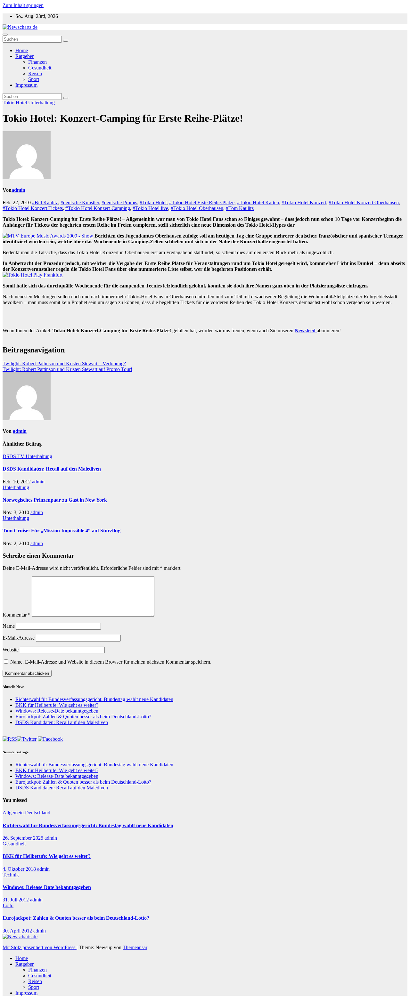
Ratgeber (24, 56)
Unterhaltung (41, 102)
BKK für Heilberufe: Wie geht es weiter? (56, 705)
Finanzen (37, 62)
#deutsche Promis (119, 202)
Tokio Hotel (15, 102)
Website (11, 649)
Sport (33, 79)
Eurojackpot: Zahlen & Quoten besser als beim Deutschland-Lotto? (83, 716)
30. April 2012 (18, 930)
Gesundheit (39, 67)
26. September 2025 (24, 838)
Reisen (35, 73)
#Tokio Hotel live (150, 208)
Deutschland (37, 812)
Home (21, 50)
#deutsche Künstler (80, 202)
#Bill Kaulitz (45, 202)
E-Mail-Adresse (19, 638)
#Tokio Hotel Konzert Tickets (33, 208)
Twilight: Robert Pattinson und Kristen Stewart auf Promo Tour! (67, 369)
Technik (11, 874)
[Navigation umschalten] (5, 35)
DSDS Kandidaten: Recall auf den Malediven (52, 469)
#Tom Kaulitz (240, 208)
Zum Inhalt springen (23, 5)
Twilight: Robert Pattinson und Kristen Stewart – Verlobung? (64, 363)
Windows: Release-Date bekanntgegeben (56, 711)
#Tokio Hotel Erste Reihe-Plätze (201, 202)
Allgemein (14, 812)
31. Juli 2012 (16, 899)
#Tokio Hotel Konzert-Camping (97, 208)
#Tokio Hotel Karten (258, 202)
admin (18, 190)
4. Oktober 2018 (20, 869)
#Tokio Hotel (153, 202)
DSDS (10, 456)
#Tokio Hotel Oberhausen (197, 208)
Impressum (26, 85)
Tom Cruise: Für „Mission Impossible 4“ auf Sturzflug (61, 530)
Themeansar (135, 947)
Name (9, 626)
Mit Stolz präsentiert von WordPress (40, 947)
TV (21, 456)
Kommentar (16, 615)
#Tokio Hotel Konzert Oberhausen (364, 202)
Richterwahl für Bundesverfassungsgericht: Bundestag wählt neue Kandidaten (94, 699)
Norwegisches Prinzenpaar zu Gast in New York (55, 500)
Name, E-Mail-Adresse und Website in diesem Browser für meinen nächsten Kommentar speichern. (110, 662)
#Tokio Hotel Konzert (304, 202)
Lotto (8, 905)
